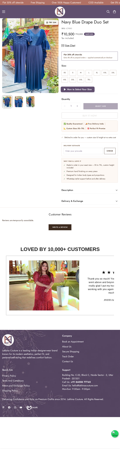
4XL (65, 80)
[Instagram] (15, 407)
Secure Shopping (70, 351)
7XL (90, 80)
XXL (105, 73)
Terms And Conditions (13, 380)
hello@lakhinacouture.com (85, 385)
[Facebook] (9, 407)
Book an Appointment (73, 341)
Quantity (65, 99)
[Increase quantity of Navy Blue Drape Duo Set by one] (77, 106)
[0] (114, 11)
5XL (73, 80)
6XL (81, 80)
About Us (66, 346)
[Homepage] (32, 407)
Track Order (68, 356)
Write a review (59, 227)
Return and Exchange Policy (16, 385)
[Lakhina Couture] (60, 11)
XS (66, 73)
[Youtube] (21, 407)
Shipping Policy (10, 390)
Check (110, 151)
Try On (52, 22)
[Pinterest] (3, 407)
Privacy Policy (9, 375)
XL (98, 73)
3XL (114, 73)
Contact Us (67, 361)
